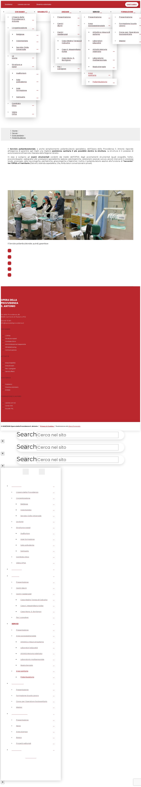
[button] (122, 4)
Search (27, 434)
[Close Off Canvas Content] (2, 782)
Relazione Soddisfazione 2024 (28, 181)
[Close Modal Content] (2, 441)
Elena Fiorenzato (74, 426)
